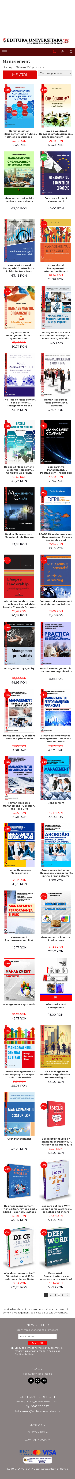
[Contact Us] (54, 51)
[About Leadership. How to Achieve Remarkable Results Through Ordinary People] (19, 576)
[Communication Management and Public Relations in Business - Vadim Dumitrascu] (19, 106)
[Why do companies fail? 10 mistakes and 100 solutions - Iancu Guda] (19, 1248)
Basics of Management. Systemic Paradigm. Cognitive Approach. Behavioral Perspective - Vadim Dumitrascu (19, 469)
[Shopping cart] (63, 51)
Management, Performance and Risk (19, 938)
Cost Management (19, 1138)
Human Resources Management (19, 871)
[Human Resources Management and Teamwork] (55, 375)
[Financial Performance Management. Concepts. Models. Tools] (55, 710)
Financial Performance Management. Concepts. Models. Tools (56, 738)
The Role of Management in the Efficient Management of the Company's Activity (19, 402)
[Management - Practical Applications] (55, 912)
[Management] (55, 778)
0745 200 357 (39, 1406)
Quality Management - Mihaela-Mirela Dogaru (19, 535)
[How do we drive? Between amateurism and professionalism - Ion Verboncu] (55, 106)
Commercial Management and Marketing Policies (55, 603)
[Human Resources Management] (19, 845)
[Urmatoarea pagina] (67, 1295)
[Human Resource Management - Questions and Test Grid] (19, 778)
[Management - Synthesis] (19, 979)
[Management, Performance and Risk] (19, 912)
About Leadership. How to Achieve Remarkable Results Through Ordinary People (19, 604)
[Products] (5, 52)
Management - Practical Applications (56, 938)
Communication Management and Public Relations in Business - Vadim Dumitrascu (19, 134)
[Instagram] (44, 1381)
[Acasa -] (36, 41)
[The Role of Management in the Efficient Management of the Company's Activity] (19, 375)
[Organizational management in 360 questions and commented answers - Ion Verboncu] (19, 307)
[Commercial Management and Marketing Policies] (55, 576)
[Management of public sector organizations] (19, 173)
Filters (21, 74)
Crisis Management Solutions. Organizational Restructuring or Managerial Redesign (55, 1074)
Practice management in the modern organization (56, 670)
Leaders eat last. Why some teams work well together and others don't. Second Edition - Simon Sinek (56, 1209)
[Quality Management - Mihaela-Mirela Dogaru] (19, 509)
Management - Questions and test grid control (19, 737)
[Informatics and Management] (55, 979)
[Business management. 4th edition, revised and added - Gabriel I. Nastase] (19, 1181)
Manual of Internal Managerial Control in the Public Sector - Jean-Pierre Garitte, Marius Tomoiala (19, 268)
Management (55, 802)
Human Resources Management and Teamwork (55, 402)
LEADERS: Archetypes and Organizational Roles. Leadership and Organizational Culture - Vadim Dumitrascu (55, 537)
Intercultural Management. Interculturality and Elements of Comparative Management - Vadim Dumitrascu (55, 268)
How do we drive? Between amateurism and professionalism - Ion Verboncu (55, 134)
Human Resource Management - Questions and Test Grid (19, 805)
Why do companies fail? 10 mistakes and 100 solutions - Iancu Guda (19, 1276)
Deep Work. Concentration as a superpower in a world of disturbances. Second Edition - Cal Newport (56, 1276)
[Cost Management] (19, 1114)
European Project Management (56, 199)
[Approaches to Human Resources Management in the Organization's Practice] (55, 845)
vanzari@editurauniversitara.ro (39, 1411)
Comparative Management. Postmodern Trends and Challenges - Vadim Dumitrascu (56, 469)
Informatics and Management (56, 1006)
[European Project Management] (55, 173)
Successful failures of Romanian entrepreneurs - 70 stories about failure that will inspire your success (56, 1141)
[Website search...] (71, 51)
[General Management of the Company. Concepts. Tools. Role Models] (19, 1046)
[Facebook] (31, 1381)
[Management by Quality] (19, 643)
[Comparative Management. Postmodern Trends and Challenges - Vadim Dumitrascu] (55, 442)
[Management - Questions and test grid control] (19, 710)
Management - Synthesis (19, 1004)
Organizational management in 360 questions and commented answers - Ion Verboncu (19, 335)
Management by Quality (19, 668)
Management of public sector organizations (19, 199)
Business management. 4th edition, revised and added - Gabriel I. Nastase (19, 1209)
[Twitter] (38, 1381)
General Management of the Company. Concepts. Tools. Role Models (19, 1074)
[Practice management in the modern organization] (55, 643)
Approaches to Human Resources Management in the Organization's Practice (55, 873)
